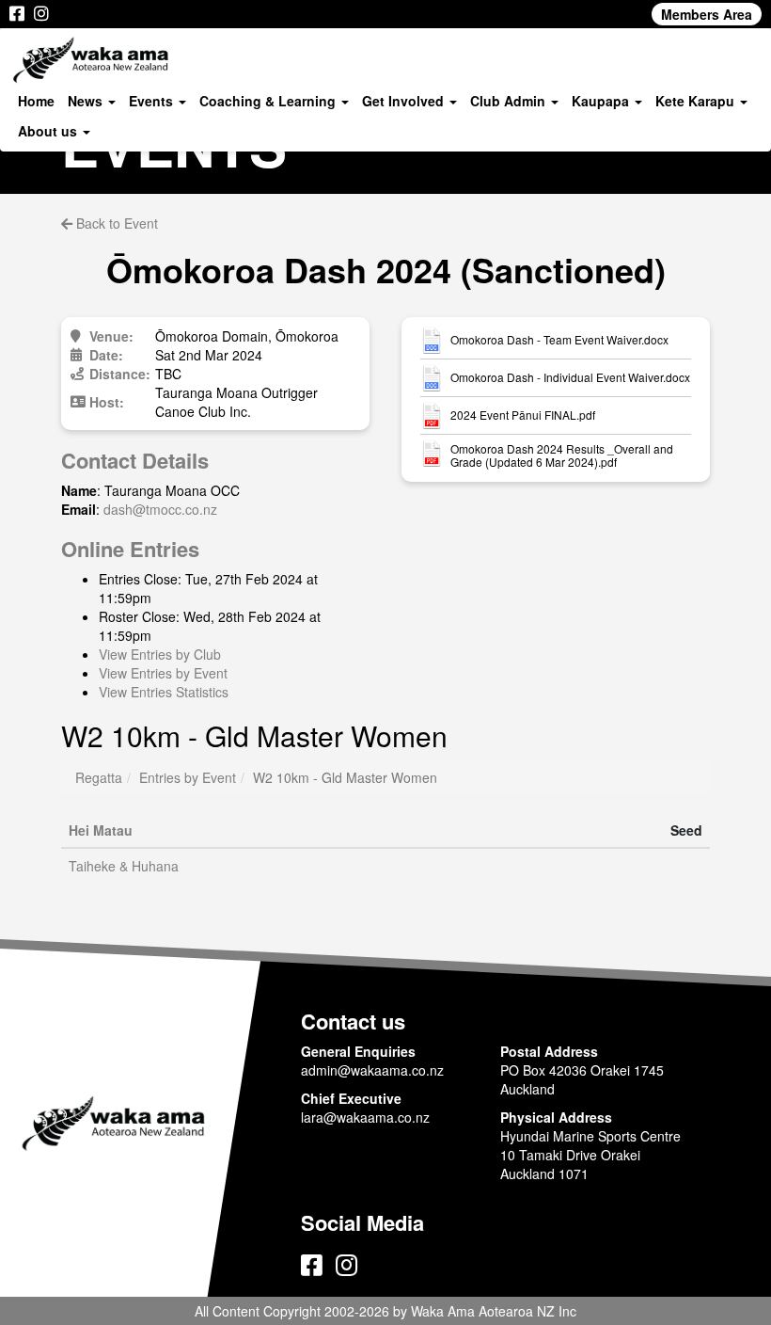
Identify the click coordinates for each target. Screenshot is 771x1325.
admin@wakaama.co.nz (372, 1070)
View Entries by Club (160, 654)
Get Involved (405, 100)
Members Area (706, 14)
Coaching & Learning (269, 100)
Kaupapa (602, 100)
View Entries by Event (163, 672)
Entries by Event (187, 777)
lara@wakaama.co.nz (365, 1117)
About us (49, 130)
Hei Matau (101, 830)
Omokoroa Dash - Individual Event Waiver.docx (570, 377)
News (87, 100)
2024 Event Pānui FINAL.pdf (522, 415)
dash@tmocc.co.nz (160, 509)
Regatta (98, 777)
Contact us (353, 1021)
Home (36, 100)
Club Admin (509, 100)
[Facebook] (16, 14)
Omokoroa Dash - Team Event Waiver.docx (559, 339)
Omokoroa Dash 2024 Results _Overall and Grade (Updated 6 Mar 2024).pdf (561, 455)
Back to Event (115, 223)
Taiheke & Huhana (124, 865)
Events (153, 100)
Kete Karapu (696, 100)
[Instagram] (41, 14)
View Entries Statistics (163, 691)
